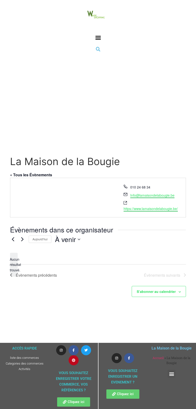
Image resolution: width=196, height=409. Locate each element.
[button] (98, 37)
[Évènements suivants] (22, 239)
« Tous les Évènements (31, 175)
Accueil (158, 358)
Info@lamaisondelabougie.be (152, 195)
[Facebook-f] (74, 350)
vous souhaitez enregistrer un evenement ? (122, 376)
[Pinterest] (74, 360)
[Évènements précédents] (13, 239)
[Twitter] (86, 350)
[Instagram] (61, 350)
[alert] (14, 265)
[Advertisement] (98, 95)
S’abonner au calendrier (156, 291)
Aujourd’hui (40, 239)
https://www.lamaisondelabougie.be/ (151, 208)
